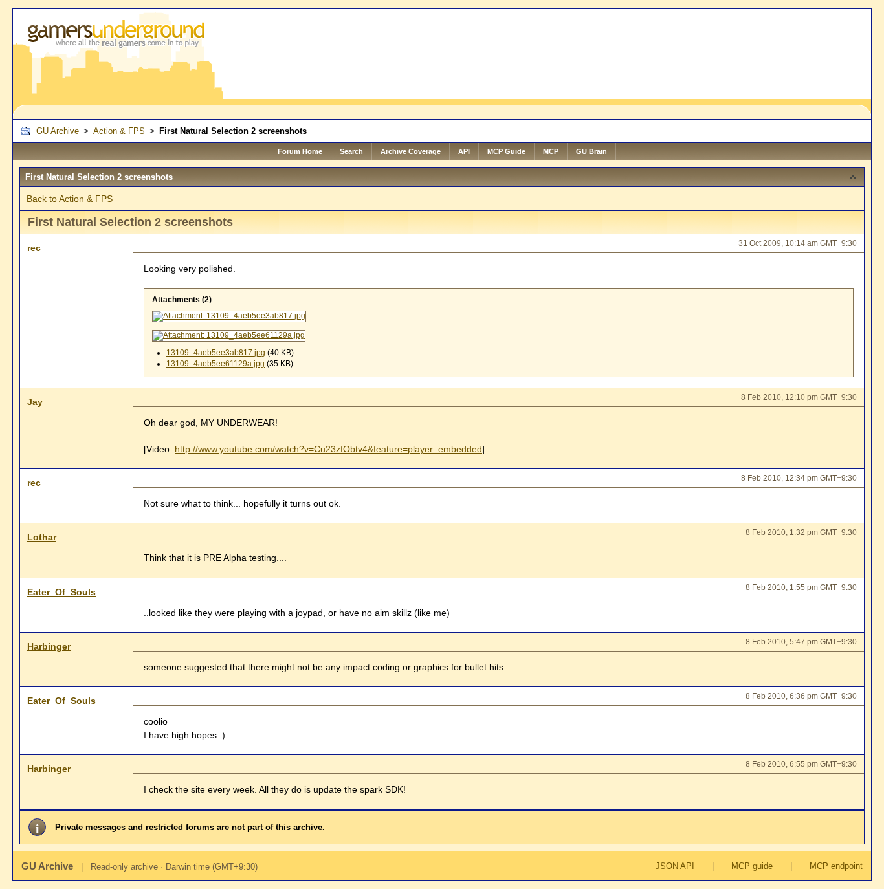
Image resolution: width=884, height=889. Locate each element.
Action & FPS (119, 131)
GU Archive (57, 131)
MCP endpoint (836, 866)
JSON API (675, 866)
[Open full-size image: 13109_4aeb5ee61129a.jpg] (228, 336)
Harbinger (49, 646)
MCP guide (752, 866)
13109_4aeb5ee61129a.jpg (215, 363)
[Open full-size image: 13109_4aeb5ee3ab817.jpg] (229, 316)
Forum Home (300, 151)
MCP (550, 151)
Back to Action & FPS (70, 198)
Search (351, 151)
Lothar (41, 537)
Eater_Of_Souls (61, 592)
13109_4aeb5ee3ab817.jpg (215, 352)
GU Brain (591, 151)
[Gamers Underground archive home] (119, 64)
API (464, 151)
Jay (35, 402)
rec (34, 248)
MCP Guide (506, 151)
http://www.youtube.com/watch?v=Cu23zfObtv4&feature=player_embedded (328, 449)
